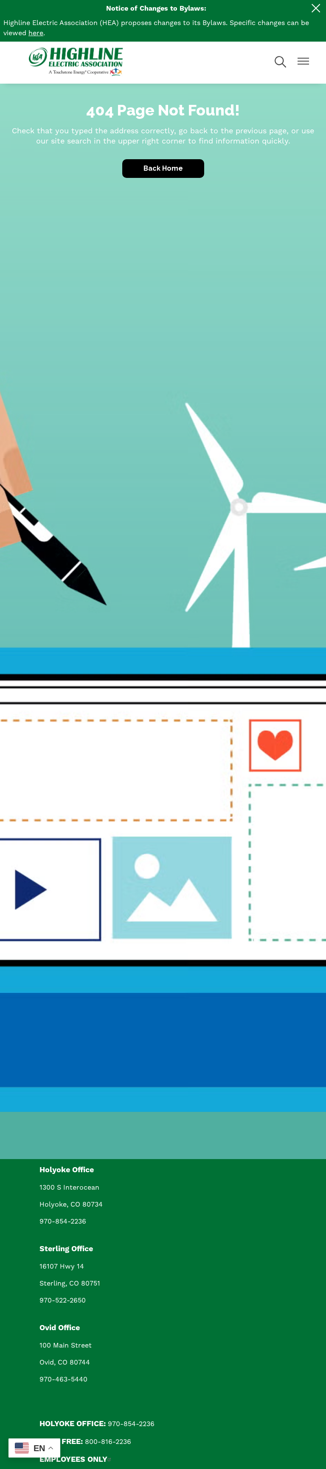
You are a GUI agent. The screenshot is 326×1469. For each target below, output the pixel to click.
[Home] (92, 63)
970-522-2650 (62, 1300)
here (35, 33)
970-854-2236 (62, 1221)
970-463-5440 (63, 1379)
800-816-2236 (108, 1442)
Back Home (163, 168)
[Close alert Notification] (316, 8)
